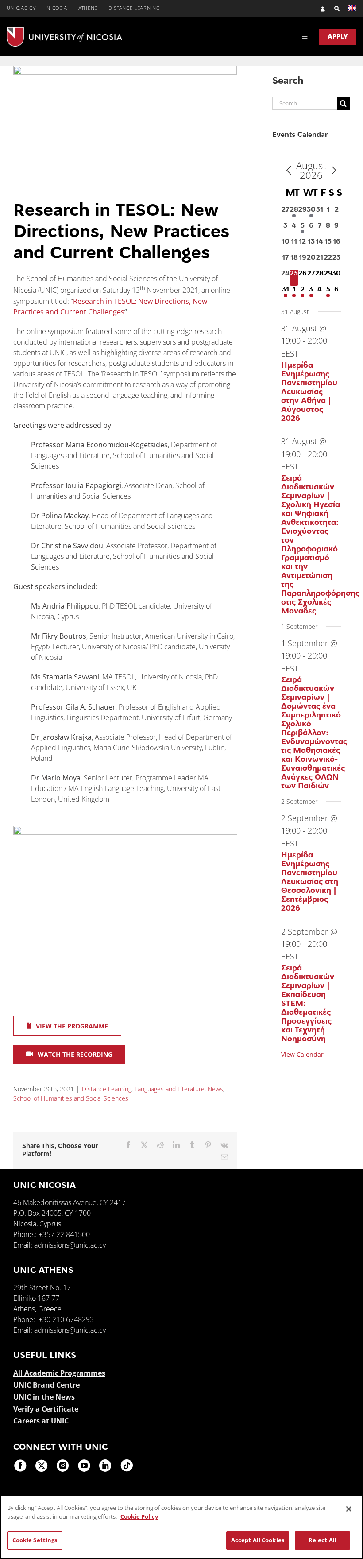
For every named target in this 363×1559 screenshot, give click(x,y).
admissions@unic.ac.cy (70, 1245)
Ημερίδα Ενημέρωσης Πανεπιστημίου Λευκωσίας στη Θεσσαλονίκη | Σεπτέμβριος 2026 (309, 882)
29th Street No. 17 (42, 1287)
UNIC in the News (44, 1397)
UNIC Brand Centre (46, 1385)
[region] (181, 1527)
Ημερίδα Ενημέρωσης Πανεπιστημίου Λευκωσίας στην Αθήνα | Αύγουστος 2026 (309, 392)
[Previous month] (288, 171)
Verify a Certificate (45, 1409)
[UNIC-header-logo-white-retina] (64, 30)
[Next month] (333, 171)
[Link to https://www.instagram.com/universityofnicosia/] (63, 1465)
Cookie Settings (35, 1540)
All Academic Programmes (59, 1373)
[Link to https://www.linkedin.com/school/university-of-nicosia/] (105, 1465)
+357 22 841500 (64, 1234)
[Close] (349, 1509)
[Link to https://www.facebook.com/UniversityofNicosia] (20, 1465)
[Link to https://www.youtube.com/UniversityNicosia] (84, 1465)
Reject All (322, 1540)
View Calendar (302, 1054)
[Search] (332, 8)
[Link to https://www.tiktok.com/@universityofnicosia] (127, 1465)
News (215, 1089)
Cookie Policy (139, 1516)
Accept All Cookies (257, 1540)
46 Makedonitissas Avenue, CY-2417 (69, 1202)
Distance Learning (106, 1089)
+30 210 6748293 (66, 1319)
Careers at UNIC (41, 1421)
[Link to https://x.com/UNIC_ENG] (42, 1465)
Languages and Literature (170, 1089)
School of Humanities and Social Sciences (70, 1098)
